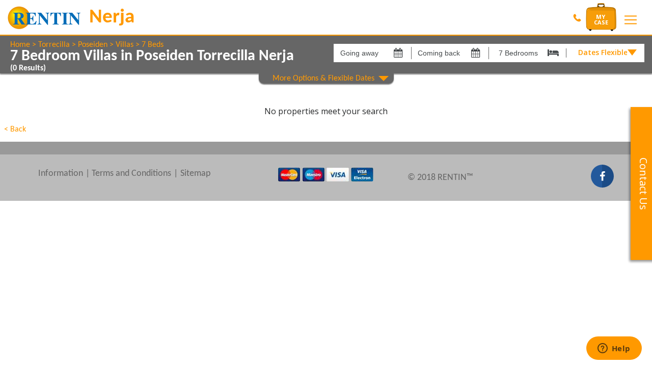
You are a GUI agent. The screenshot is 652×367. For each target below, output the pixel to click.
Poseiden (92, 45)
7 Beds (153, 45)
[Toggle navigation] (630, 20)
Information (60, 173)
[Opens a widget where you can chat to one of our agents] (614, 349)
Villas (124, 45)
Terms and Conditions (131, 173)
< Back (15, 129)
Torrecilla (54, 45)
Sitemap (195, 173)
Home (20, 45)
